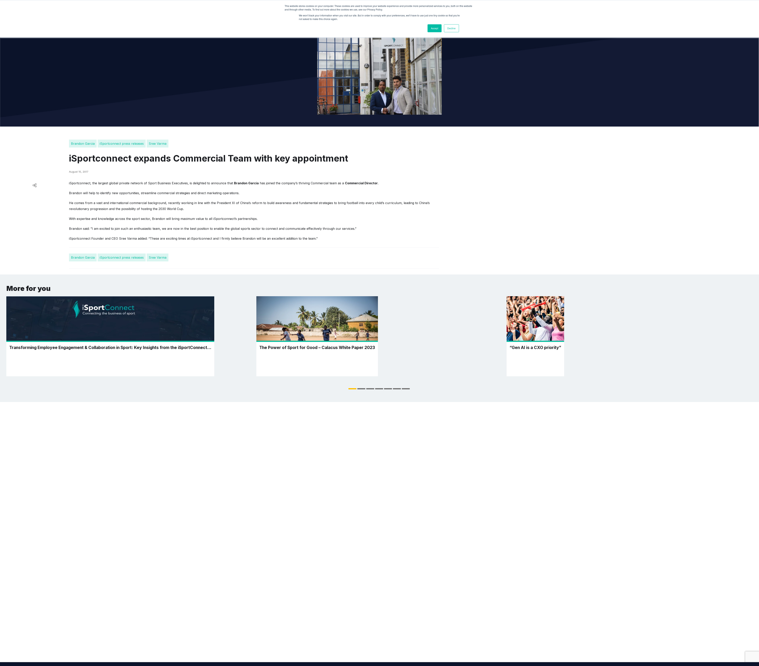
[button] (352, 388)
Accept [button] (434, 28)
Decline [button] (451, 28)
